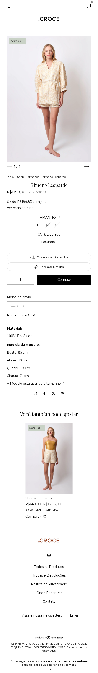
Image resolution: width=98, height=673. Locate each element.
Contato (49, 601)
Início (10, 176)
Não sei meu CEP (21, 315)
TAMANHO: (49, 217)
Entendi (49, 669)
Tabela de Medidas (52, 266)
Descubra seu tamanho (52, 257)
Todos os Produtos (49, 567)
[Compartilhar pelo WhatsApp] (35, 393)
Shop (20, 176)
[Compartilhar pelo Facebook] (45, 393)
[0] (88, 6)
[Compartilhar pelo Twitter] (54, 393)
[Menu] (10, 6)
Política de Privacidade (49, 584)
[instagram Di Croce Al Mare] (49, 555)
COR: (49, 234)
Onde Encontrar (49, 593)
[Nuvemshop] (49, 638)
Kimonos (33, 176)
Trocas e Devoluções (49, 575)
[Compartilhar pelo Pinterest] (62, 393)
